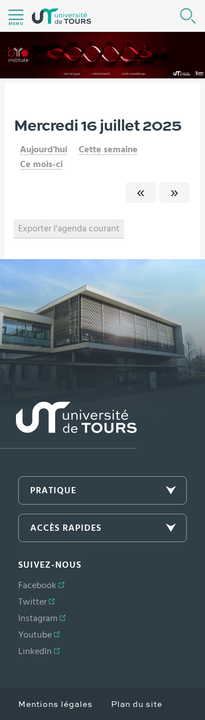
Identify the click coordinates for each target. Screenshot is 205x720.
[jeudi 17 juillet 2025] (174, 192)
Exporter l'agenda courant (69, 228)
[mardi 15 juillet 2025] (140, 192)
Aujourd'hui (43, 149)
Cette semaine (108, 149)
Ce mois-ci (41, 164)
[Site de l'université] (68, 425)
